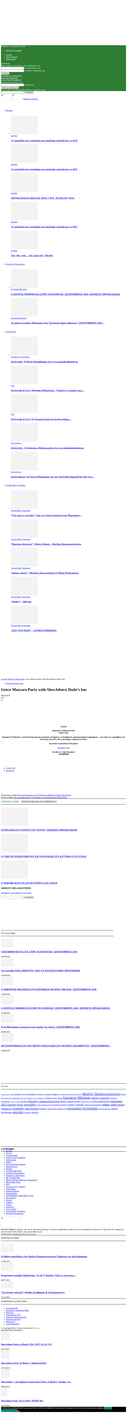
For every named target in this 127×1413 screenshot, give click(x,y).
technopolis (64, 1094)
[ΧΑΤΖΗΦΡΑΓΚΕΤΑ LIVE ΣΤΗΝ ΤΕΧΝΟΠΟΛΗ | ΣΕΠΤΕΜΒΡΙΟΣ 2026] (7, 947)
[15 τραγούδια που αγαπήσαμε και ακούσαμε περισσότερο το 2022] (24, 162)
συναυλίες (74, 1108)
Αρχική (9, 55)
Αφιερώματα (11, 1160)
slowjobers (10, 771)
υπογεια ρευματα (104, 1109)
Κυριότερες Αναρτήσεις (20, 357)
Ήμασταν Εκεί (11, 1167)
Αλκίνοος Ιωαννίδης (75, 1094)
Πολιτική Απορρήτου (9, 78)
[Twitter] (14, 708)
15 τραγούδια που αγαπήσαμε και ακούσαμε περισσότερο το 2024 (44, 140)
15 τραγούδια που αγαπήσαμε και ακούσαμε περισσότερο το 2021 (44, 226)
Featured (9, 1149)
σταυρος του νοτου (25, 1108)
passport (48, 1094)
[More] (60, 708)
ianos (24, 1094)
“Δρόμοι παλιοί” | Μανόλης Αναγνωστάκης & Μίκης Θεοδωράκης (45, 573)
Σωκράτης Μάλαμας (77, 1098)
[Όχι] (18, 1411)
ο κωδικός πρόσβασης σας (34, 71)
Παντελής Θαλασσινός (38, 1098)
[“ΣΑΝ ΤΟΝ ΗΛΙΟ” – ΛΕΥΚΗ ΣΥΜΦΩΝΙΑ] (24, 623)
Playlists (9, 110)
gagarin (12, 1094)
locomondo (30, 1094)
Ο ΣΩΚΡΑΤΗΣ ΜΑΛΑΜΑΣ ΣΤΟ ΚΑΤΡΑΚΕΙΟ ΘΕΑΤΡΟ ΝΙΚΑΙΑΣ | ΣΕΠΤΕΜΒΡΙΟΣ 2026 (48, 989)
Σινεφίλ (9, 1200)
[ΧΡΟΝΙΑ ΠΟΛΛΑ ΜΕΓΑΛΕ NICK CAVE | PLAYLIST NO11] (24, 191)
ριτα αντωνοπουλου (93, 1105)
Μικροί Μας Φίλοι (13, 1182)
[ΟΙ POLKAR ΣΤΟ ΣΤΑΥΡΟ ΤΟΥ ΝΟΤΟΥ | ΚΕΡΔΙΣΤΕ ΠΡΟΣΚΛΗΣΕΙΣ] (14, 825)
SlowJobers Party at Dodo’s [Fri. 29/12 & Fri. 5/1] (26, 1344)
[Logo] (6, 99)
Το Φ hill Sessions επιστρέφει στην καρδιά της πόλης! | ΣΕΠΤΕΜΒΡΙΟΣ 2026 (40, 1027)
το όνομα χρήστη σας (32, 68)
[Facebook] (5, 708)
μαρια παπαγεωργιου (44, 1105)
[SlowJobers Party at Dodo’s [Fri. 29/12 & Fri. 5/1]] (5, 1339)
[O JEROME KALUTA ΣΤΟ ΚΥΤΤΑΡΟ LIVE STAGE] (14, 878)
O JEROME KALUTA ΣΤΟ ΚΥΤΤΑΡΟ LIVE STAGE (29, 883)
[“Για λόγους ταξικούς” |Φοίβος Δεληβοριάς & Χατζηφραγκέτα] (7, 1288)
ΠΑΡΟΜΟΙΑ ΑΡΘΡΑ (10, 801)
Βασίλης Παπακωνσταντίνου (101, 1094)
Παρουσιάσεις (11, 1193)
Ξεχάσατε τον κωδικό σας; (11, 76)
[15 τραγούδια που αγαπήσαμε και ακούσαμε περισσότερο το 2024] (24, 133)
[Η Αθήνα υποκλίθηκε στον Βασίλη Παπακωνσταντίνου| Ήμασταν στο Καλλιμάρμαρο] (7, 1252)
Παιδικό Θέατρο (12, 1191)
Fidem (37, 1328)
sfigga (54, 1094)
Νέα (12, 386)
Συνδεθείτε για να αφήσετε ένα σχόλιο (16, 893)
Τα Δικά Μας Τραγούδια (15, 485)
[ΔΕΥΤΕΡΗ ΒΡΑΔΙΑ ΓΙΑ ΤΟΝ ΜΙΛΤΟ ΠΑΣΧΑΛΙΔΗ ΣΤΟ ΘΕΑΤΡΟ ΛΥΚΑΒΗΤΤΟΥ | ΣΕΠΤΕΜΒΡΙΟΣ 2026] (7, 1041)
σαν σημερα (11, 1198)
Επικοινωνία (11, 59)
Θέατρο (123, 1094)
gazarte (18, 1094)
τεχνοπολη (90, 1108)
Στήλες (8, 1205)
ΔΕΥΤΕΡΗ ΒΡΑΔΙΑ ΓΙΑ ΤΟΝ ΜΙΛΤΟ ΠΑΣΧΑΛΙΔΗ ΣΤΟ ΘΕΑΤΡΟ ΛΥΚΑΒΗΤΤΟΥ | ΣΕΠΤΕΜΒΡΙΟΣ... (56, 1045)
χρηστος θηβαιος (31, 1112)
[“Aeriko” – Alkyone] (24, 595)
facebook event (63, 748)
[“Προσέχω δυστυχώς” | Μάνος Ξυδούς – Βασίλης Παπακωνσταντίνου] (24, 537)
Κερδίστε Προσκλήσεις (15, 1173)
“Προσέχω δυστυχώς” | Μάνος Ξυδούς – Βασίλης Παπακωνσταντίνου (46, 544)
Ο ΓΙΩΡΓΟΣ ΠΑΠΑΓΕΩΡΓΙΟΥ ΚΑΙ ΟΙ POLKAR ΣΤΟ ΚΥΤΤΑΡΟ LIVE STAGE (44, 856)
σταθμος (9, 1202)
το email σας (29, 85)
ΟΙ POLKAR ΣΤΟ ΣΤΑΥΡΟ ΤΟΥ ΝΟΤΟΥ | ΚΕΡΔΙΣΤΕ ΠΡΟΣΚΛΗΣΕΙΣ (39, 830)
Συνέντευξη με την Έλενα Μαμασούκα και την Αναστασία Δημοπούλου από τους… (53, 476)
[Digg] (51, 708)
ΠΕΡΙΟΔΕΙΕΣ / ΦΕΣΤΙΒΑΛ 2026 (19, 1196)
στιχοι (64, 1109)
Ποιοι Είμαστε (11, 57)
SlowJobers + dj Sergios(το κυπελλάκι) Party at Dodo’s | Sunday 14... (36, 1382)
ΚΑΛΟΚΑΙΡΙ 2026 (19, 289)
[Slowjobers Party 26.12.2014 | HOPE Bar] (4, 1396)
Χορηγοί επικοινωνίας (16, 679)
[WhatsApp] (33, 708)
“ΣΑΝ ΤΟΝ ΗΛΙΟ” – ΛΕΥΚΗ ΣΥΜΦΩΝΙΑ (34, 630)
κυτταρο (11, 1104)
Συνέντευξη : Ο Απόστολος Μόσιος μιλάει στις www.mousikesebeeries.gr (47, 448)
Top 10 (9, 1153)
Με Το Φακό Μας (13, 1178)
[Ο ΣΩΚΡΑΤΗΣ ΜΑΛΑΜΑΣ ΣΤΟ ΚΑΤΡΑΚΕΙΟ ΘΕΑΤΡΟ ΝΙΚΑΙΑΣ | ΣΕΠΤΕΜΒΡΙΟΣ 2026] (7, 984)
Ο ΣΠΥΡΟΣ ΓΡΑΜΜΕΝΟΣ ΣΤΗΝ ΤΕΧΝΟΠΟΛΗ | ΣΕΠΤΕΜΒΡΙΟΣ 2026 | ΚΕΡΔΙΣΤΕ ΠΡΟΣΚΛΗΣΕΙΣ (65, 294)
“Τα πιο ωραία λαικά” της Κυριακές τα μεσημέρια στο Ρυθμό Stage (40, 797)
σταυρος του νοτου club (50, 1108)
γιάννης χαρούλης (100, 1097)
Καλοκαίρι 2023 (17, 1098)
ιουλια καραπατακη (101, 1101)
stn (59, 1094)
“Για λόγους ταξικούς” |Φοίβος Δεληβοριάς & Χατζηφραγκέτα (33, 1292)
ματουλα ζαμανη (60, 1105)
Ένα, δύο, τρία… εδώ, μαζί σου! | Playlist (32, 255)
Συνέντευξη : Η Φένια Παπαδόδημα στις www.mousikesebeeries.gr (44, 361)
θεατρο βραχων (86, 1102)
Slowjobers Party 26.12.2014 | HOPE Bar (22, 1400)
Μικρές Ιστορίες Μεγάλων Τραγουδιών (21, 1180)
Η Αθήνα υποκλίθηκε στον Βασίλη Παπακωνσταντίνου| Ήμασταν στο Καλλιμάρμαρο (44, 1256)
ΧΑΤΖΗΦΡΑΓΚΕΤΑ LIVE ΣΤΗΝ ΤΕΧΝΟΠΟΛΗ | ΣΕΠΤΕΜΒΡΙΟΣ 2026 (39, 951)
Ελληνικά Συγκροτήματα (16, 1164)
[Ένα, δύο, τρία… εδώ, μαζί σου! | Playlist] (24, 248)
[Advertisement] (63, 651)
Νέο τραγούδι (28, 1098)
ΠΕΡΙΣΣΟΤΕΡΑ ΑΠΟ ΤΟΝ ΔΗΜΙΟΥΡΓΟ (39, 801)
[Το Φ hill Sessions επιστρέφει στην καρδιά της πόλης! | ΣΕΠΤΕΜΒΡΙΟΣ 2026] (7, 1022)
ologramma (40, 1094)
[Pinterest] (23, 708)
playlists (14, 136)
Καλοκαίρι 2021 (6, 1098)
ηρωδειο (24, 1101)
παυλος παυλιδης (76, 1104)
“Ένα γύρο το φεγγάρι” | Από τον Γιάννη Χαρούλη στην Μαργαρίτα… (46, 515)
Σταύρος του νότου (54, 1098)
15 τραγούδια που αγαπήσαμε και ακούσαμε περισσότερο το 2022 (44, 169)
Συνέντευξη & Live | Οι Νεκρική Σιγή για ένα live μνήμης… (41, 419)
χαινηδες (18, 1112)
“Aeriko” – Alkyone (21, 601)
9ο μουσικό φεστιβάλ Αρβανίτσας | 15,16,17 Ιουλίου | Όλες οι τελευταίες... (38, 1275)
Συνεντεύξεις (11, 332)
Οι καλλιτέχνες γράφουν (15, 1187)
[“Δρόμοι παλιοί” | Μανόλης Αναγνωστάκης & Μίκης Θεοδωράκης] (24, 566)
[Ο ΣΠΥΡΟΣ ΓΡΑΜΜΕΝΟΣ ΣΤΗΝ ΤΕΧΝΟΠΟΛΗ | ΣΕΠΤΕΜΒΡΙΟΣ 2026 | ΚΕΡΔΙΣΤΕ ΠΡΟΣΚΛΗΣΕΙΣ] (24, 287)
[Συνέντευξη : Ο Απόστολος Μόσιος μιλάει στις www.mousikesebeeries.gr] (24, 441)
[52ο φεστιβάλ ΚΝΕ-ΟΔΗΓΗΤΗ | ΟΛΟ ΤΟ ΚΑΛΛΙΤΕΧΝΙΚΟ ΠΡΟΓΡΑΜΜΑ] (7, 966)
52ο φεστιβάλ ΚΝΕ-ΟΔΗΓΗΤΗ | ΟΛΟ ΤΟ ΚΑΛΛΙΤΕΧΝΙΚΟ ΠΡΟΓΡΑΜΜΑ (40, 970)
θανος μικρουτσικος (71, 1101)
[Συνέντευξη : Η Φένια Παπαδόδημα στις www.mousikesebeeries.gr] (24, 355)
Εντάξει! (108, 1408)
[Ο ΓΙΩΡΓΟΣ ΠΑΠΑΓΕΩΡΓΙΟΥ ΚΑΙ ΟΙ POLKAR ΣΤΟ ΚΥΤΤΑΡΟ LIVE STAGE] (14, 852)
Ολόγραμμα (11, 1189)
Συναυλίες (10, 1207)
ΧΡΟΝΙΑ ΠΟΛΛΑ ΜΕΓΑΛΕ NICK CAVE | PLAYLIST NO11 (42, 198)
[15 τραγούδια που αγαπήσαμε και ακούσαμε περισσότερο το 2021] (24, 220)
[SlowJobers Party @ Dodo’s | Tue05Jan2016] (5, 1358)
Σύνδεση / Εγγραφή (13, 50)
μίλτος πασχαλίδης (26, 1104)
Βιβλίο (8, 1162)
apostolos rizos (5, 1094)
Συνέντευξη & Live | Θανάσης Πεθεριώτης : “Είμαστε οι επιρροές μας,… (48, 390)
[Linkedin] (42, 708)
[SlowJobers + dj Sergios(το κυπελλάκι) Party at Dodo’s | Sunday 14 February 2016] (5, 1377)
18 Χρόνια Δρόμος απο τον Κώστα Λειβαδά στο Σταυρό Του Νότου (44, 795)
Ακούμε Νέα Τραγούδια (15, 1158)
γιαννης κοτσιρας (15, 1101)
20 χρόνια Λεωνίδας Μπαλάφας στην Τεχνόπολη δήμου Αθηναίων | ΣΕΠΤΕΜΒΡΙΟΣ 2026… (58, 323)
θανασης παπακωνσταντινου (44, 1101)
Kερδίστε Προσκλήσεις (15, 264)
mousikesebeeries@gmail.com (23, 1234)
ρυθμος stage (109, 1104)
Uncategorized (11, 1155)
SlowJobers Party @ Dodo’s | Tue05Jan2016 (23, 1363)
